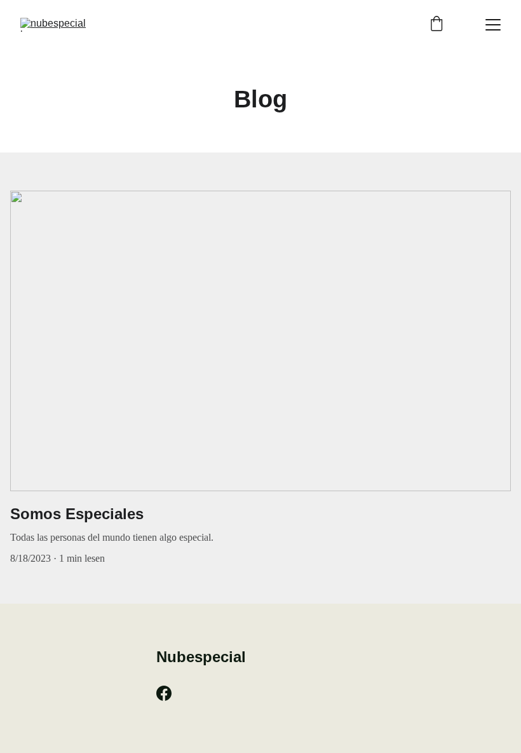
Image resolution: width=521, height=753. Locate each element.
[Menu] (493, 25)
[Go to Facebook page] (164, 693)
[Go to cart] (436, 24)
